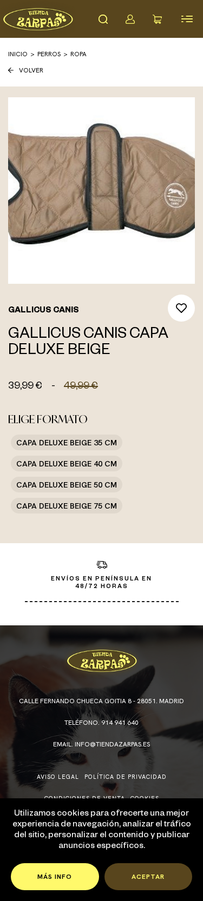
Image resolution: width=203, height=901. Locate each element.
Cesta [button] (157, 19)
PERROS (49, 54)
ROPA (78, 54)
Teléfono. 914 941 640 (101, 722)
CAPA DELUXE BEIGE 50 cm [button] (66, 484)
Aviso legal (58, 776)
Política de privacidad (125, 776)
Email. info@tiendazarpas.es (101, 744)
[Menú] (187, 19)
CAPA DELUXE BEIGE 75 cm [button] (66, 505)
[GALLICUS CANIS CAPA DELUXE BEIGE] (101, 190)
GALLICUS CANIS (43, 311)
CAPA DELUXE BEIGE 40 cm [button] (66, 463)
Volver (31, 70)
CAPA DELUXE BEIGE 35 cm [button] (66, 442)
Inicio (18, 54)
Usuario (130, 19)
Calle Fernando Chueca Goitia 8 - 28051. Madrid (101, 701)
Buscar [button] (103, 19)
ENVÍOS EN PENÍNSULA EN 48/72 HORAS (101, 583)
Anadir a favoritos (181, 308)
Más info (54, 876)
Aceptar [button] (148, 876)
